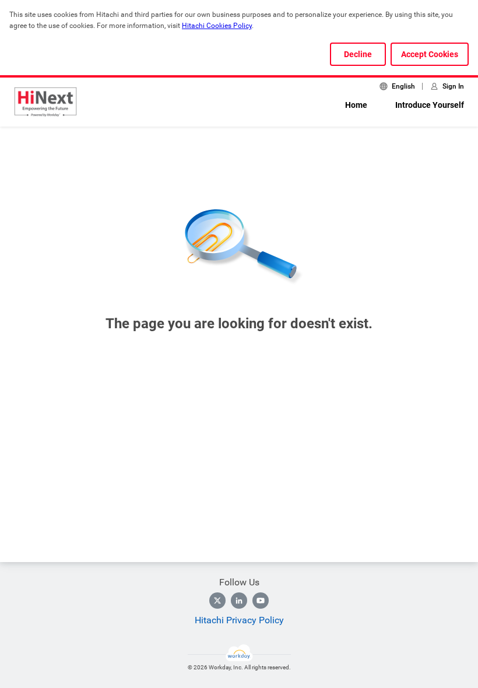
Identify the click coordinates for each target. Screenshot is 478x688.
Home (356, 105)
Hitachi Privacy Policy (239, 620)
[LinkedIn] (239, 600)
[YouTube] (260, 600)
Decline (358, 54)
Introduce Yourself (429, 105)
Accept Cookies (429, 54)
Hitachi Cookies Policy (217, 26)
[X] (217, 600)
